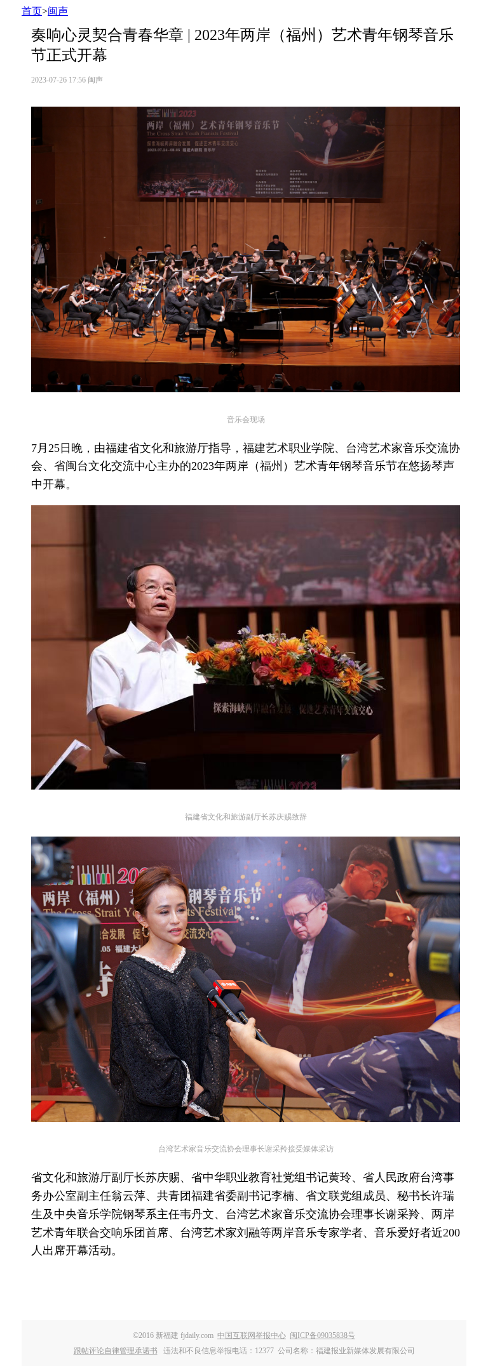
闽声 (58, 11)
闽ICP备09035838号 (322, 1335)
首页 (32, 11)
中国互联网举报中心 (251, 1335)
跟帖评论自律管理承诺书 (116, 1350)
